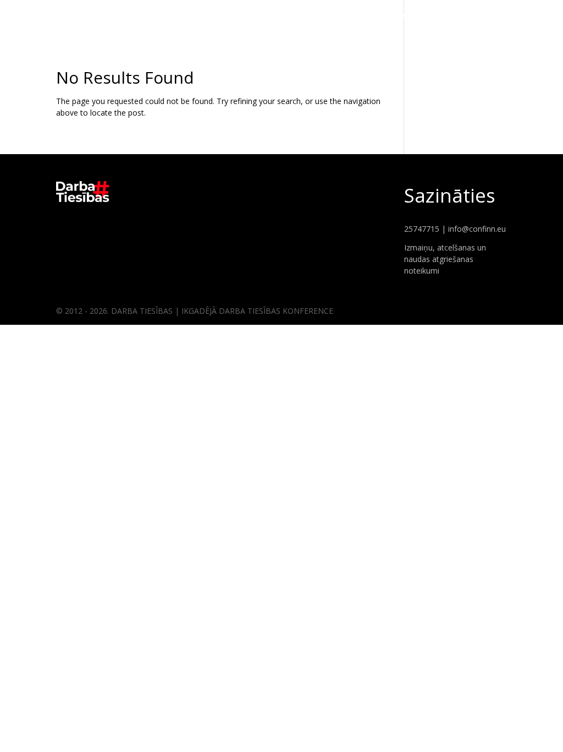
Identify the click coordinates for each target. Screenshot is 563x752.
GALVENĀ (412, 16)
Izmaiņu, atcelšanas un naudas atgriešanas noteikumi (445, 259)
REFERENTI (463, 16)
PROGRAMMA (521, 16)
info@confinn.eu (477, 229)
